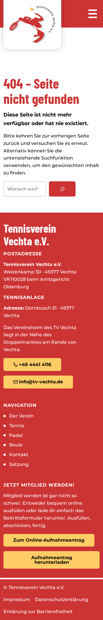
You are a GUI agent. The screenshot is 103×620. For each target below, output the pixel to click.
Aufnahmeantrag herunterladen (51, 560)
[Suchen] (62, 189)
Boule (16, 445)
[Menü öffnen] (93, 14)
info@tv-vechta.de (41, 381)
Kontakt (18, 454)
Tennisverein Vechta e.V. (36, 587)
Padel (16, 435)
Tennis (16, 425)
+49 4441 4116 (35, 364)
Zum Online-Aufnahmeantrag (48, 540)
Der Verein (21, 416)
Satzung (19, 464)
